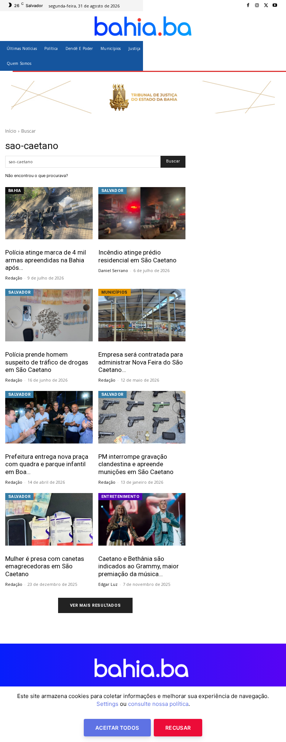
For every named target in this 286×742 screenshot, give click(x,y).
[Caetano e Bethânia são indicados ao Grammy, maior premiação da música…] (142, 519)
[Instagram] (256, 5)
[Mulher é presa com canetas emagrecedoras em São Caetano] (49, 519)
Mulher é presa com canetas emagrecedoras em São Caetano (44, 566)
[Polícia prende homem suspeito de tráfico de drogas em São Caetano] (49, 315)
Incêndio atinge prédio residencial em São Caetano (137, 256)
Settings (107, 703)
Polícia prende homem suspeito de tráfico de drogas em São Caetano (46, 362)
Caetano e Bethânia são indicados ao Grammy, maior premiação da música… (138, 566)
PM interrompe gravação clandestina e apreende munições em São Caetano (136, 464)
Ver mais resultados (95, 605)
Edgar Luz (108, 584)
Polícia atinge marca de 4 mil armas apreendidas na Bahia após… (45, 260)
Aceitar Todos (117, 727)
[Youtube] (274, 5)
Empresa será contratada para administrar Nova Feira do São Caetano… (140, 362)
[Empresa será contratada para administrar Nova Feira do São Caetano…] (142, 315)
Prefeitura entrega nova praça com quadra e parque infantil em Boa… (46, 464)
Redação (13, 278)
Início (10, 131)
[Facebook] (248, 5)
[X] (265, 5)
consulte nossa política (158, 703)
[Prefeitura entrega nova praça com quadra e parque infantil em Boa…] (49, 417)
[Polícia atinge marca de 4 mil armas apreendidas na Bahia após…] (49, 213)
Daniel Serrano (113, 270)
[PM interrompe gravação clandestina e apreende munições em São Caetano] (142, 417)
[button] (272, 55)
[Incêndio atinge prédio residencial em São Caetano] (142, 213)
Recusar (178, 727)
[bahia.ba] (143, 26)
